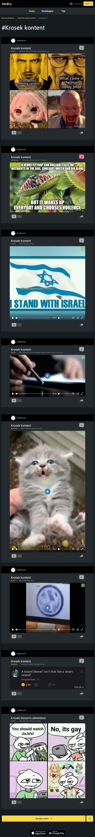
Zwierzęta (14, 428)
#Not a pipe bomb (43, 51)
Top (63, 11)
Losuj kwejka (89, 819)
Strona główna (7, 18)
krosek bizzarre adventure (28, 718)
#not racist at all (57, 352)
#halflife (28, 428)
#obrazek (22, 51)
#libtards (31, 664)
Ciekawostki (15, 160)
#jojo (27, 721)
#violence (44, 160)
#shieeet (37, 352)
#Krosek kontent (31, 51)
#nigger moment (46, 352)
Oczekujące (47, 11)
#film (21, 244)
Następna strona (42, 819)
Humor (13, 51)
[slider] (34, 318)
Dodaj (32, 11)
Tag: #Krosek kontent (26, 18)
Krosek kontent (21, 48)
